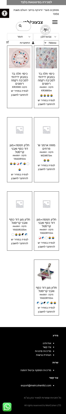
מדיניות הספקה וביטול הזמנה (35, 370)
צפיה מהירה (46, 261)
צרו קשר (47, 346)
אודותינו (47, 343)
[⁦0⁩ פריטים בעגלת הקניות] (8, 42)
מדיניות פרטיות (43, 350)
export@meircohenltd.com (36, 385)
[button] (4, 13)
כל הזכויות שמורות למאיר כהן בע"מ (42, 397)
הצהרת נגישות (43, 354)
